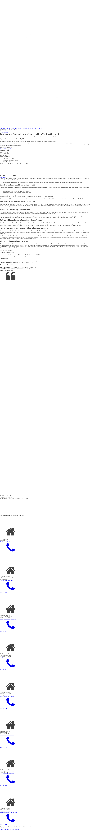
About (1, 128)
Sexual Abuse (33, 128)
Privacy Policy (3, 829)
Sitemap (8, 829)
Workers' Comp (21, 128)
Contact (39, 128)
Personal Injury (7, 128)
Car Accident (14, 128)
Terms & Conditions (14, 829)
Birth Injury (27, 128)
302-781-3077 (3, 177)
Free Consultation (4, 132)
